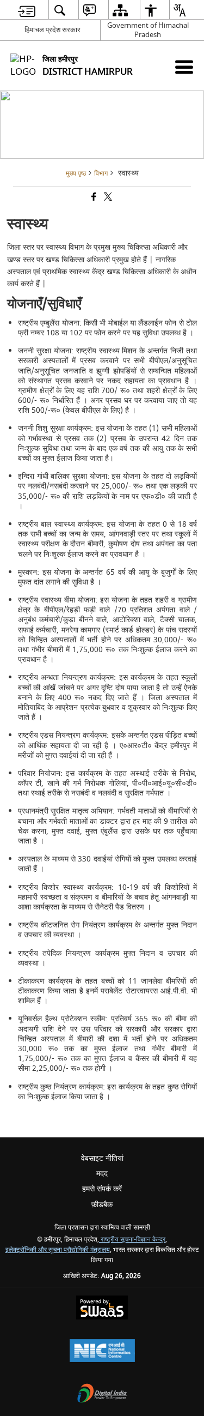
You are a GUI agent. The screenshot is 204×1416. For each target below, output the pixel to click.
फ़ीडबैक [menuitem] (102, 1204)
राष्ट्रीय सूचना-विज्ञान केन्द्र (132, 1239)
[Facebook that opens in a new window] (93, 198)
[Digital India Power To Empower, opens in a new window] (102, 1394)
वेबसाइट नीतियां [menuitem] (102, 1158)
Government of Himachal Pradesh (148, 30)
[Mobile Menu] (184, 66)
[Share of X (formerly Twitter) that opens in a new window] (107, 198)
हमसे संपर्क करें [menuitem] (102, 1189)
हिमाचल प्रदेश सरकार (52, 30)
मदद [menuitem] (102, 1173)
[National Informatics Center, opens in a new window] (102, 1352)
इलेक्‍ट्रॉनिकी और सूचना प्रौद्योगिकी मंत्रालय (57, 1250)
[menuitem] (26, 10)
